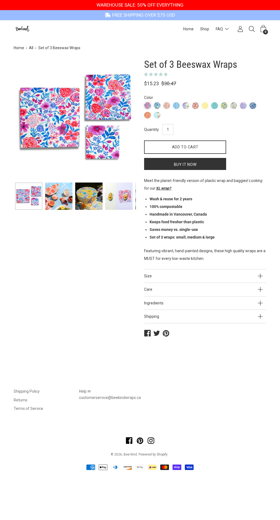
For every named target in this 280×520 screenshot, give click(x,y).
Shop (204, 29)
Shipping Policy (27, 391)
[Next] (122, 118)
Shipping (151, 316)
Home (188, 29)
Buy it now (185, 164)
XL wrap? (163, 188)
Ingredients (154, 303)
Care (148, 289)
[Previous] (27, 118)
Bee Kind (130, 454)
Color (148, 97)
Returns (20, 400)
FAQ (219, 29)
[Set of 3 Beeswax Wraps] (28, 196)
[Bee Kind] (23, 29)
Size (148, 276)
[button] (156, 74)
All (31, 48)
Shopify (162, 454)
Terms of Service (28, 408)
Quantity (151, 129)
